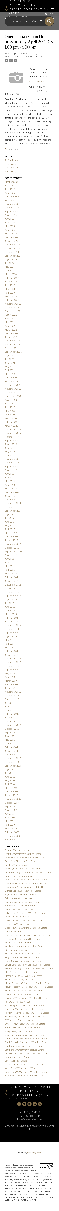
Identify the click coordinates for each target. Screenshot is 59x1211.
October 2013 (12, 665)
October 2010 (12, 762)
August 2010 (11, 769)
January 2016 (11, 580)
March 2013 (11, 680)
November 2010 (13, 758)
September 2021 (13, 351)
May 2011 (10, 739)
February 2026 (12, 196)
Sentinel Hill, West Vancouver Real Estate (25, 1027)
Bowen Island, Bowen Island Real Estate (24, 857)
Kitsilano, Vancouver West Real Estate (23, 953)
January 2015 (11, 621)
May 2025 (10, 226)
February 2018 (12, 492)
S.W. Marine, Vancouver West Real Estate (25, 1023)
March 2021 (11, 374)
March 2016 (11, 573)
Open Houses (11, 167)
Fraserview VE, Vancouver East (20, 924)
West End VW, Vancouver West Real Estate (26, 1071)
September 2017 (13, 510)
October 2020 (12, 392)
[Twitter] (24, 1104)
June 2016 (10, 562)
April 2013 (10, 676)
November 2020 (13, 388)
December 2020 (13, 385)
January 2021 (11, 381)
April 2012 (10, 710)
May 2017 (10, 525)
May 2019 (10, 451)
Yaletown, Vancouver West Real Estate (24, 1075)
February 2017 (12, 536)
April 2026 (10, 192)
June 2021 (10, 362)
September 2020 (13, 396)
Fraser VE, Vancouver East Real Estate (24, 920)
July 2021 (9, 359)
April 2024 (10, 270)
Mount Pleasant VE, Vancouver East (22, 979)
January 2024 (11, 281)
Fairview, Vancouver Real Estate (20, 905)
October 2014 (12, 629)
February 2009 (12, 832)
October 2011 (12, 728)
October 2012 (12, 695)
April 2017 (10, 529)
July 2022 (9, 318)
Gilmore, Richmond (14, 931)
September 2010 (13, 765)
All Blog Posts (11, 160)
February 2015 (12, 617)
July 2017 (9, 518)
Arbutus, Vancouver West (17, 850)
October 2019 (12, 436)
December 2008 (13, 835)
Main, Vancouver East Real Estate (21, 972)
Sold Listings (11, 171)
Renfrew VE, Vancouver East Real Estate (24, 1016)
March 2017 (11, 532)
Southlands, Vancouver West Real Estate (24, 1049)
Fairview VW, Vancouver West (19, 898)
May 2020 (10, 410)
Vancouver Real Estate (16, 1060)
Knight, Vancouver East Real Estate (27, 56)
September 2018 (13, 466)
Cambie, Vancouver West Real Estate (23, 868)
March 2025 (11, 233)
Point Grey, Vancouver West (18, 1001)
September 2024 (13, 255)
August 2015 (11, 599)
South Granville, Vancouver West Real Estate (26, 1042)
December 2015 (13, 584)
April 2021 (10, 370)
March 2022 (11, 329)
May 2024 (10, 266)
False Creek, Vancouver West (19, 909)
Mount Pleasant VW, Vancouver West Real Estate (29, 986)
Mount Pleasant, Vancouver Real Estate (24, 990)
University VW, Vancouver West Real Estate (26, 1053)
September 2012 (13, 699)
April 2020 (10, 414)
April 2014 (10, 643)
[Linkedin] (35, 1104)
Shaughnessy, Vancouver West (19, 1031)
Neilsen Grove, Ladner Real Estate (22, 994)
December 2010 (13, 754)
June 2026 (10, 189)
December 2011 (13, 721)
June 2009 (10, 817)
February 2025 (12, 237)
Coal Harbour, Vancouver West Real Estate (26, 879)
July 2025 (9, 218)
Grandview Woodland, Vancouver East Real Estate (29, 935)
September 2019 (13, 440)
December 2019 (13, 429)
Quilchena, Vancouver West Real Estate (24, 1009)
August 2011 (11, 736)
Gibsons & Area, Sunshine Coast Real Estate (26, 927)
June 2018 (10, 477)
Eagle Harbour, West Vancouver (20, 894)
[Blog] (40, 1104)
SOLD (52, 14)
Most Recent (11, 181)
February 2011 (12, 747)
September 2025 (13, 211)
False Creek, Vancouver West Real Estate (25, 913)
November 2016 (13, 543)
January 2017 (11, 540)
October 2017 (12, 507)
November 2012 (13, 691)
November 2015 (13, 588)
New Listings (11, 163)
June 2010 (10, 776)
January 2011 (11, 750)
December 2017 (13, 499)
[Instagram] (29, 1104)
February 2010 (12, 791)
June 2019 (10, 447)
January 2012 (11, 717)
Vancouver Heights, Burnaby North (22, 1057)
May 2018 (10, 481)
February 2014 (12, 651)
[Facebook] (19, 1104)
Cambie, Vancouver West (17, 864)
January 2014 (11, 654)
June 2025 (10, 222)
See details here (37, 81)
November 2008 (13, 839)
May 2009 (10, 821)
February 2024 (12, 277)
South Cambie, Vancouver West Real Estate (26, 1038)
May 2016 (10, 566)
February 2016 (12, 577)
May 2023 (10, 288)
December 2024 (13, 244)
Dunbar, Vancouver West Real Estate (23, 890)
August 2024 (11, 259)
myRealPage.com (34, 1152)
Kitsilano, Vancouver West (17, 949)
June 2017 (10, 521)
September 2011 (13, 732)
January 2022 (11, 337)
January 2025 (11, 240)
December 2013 (13, 658)
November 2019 (13, 433)
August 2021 (11, 355)
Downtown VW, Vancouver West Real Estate (27, 887)
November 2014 (13, 625)
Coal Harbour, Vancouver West (20, 876)
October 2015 (12, 592)
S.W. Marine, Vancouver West (19, 1020)
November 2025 (13, 203)
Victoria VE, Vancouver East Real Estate (24, 1064)
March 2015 (11, 614)
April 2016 (10, 569)
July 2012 (9, 702)
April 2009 (10, 824)
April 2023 (10, 292)
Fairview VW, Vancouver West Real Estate (25, 901)
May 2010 (10, 780)
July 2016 (9, 558)
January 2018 (11, 495)
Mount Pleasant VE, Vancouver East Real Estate (28, 983)
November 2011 (13, 725)
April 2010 (10, 784)
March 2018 (11, 488)
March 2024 (11, 274)
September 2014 (13, 632)
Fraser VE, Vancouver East (18, 916)
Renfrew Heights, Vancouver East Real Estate (27, 1012)
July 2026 (9, 185)
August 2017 (11, 514)
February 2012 (12, 713)
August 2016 (11, 555)
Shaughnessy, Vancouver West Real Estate (25, 1034)
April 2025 (10, 229)
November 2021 (13, 344)
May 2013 (10, 673)
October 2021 (12, 348)
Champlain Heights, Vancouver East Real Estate (28, 872)
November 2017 (13, 503)
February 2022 (12, 333)
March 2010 (11, 787)
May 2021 (10, 366)
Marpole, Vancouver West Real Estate (23, 975)
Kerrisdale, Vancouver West (18, 942)
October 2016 (12, 547)
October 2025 (12, 207)
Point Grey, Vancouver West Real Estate (24, 1005)
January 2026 (11, 200)
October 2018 (12, 462)
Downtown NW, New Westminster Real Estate (28, 883)
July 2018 (9, 473)
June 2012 (10, 706)
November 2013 (13, 662)
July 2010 (9, 773)
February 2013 (12, 684)
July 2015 (9, 603)
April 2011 (10, 743)
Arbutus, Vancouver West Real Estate (23, 853)
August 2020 (11, 399)
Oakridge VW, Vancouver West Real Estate (26, 997)
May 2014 (10, 639)
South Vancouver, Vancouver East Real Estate (27, 1046)
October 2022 (12, 307)
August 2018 (11, 470)
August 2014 (11, 636)
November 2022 (13, 303)
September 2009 (13, 806)
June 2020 (10, 407)
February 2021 (12, 377)
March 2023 (11, 296)
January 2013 (11, 688)
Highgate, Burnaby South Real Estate (23, 938)
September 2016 (13, 551)
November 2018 (13, 458)
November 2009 (13, 798)
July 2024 (9, 263)
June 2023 (10, 285)
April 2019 (10, 455)
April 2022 (10, 325)
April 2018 (10, 484)
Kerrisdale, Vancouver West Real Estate (24, 946)
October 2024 (12, 252)
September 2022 (13, 311)
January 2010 (11, 795)
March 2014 (11, 647)
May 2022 (10, 322)
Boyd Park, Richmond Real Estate (21, 861)
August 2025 (11, 215)
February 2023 (12, 300)
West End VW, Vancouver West (20, 1068)
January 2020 (11, 425)
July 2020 (9, 403)
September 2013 (13, 669)
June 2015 (10, 606)
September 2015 (13, 595)
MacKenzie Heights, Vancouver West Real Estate (29, 968)
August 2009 (11, 810)
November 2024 (13, 248)
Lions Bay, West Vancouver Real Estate (24, 960)
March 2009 (11, 828)
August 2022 (11, 314)
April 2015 (10, 610)
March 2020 (11, 418)
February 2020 (12, 421)
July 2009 (9, 813)
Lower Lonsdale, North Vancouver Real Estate (27, 964)
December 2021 (13, 340)
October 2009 (12, 802)
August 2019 (11, 444)
